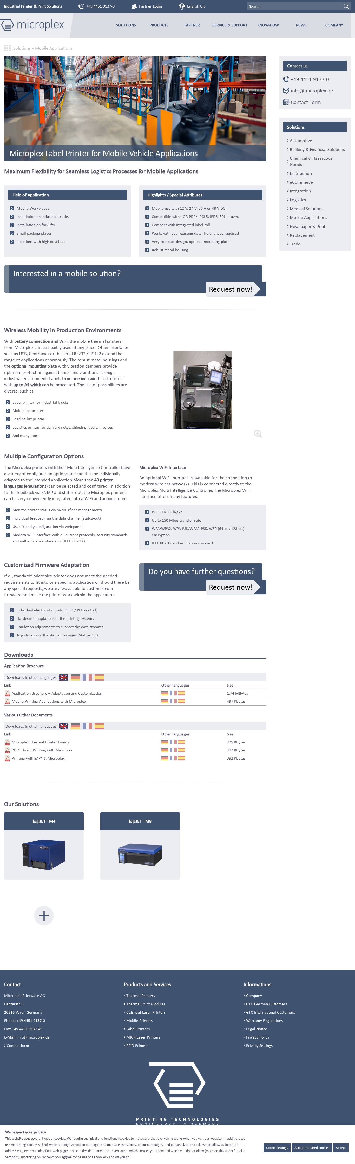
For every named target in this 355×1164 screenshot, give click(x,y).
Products (159, 25)
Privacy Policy (257, 1037)
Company (334, 25)
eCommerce (301, 182)
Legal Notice (256, 1028)
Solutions (126, 25)
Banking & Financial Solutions (317, 149)
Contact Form (306, 102)
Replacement (302, 235)
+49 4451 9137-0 (100, 6)
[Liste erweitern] (44, 915)
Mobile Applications (308, 217)
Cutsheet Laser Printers (146, 1012)
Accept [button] (341, 1147)
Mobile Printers (139, 1020)
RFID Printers (137, 1045)
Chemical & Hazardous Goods (311, 161)
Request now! (231, 289)
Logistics (298, 200)
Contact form (18, 1045)
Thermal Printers (140, 995)
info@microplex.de (312, 91)
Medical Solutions (306, 208)
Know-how (268, 25)
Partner (192, 25)
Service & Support (230, 25)
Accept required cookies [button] (311, 1147)
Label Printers (138, 1028)
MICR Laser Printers (143, 1037)
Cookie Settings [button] (277, 1147)
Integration (300, 191)
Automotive (301, 140)
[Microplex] (32, 25)
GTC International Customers (270, 1012)
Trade (295, 244)
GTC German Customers (266, 1003)
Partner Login (150, 6)
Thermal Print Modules (145, 1003)
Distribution (301, 173)
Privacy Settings (259, 1045)
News (301, 25)
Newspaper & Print (307, 226)
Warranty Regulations (264, 1020)
